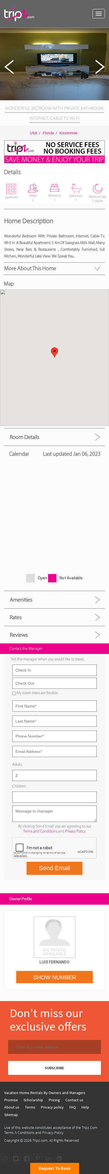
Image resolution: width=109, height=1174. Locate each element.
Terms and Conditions (40, 831)
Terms (30, 1107)
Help (85, 1107)
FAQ (72, 1107)
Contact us (74, 1099)
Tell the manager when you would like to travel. (47, 659)
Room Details (24, 437)
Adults (17, 764)
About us (11, 1107)
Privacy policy (52, 1107)
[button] (103, 32)
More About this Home (30, 268)
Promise (11, 1099)
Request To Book (55, 1168)
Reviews (19, 634)
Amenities (21, 599)
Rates (16, 617)
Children (19, 786)
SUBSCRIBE (54, 1067)
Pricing (54, 1099)
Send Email (54, 868)
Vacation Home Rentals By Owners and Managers (44, 1092)
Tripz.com (40, 1140)
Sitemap (11, 1114)
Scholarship (33, 1099)
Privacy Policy (75, 831)
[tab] (54, 437)
